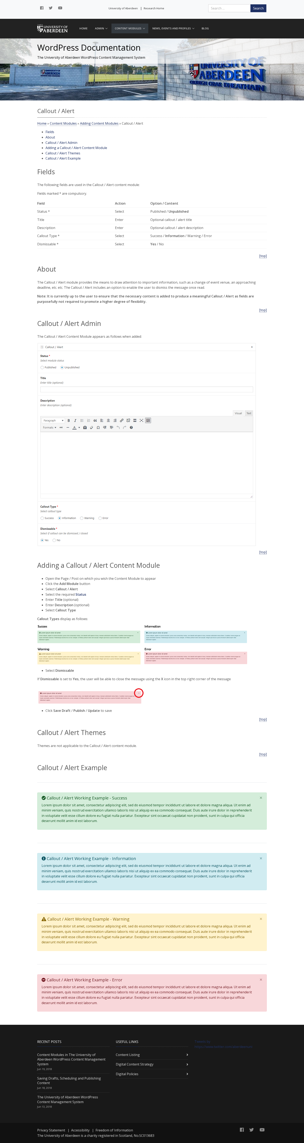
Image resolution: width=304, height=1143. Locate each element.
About (50, 137)
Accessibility (80, 1130)
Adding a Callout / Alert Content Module (76, 148)
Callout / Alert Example (63, 158)
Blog (205, 28)
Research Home (154, 8)
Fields (49, 132)
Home (83, 28)
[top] (263, 256)
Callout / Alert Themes (62, 153)
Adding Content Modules (99, 123)
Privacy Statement (51, 1130)
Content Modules (128, 28)
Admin (99, 28)
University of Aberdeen (123, 8)
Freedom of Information (114, 1130)
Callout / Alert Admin (61, 142)
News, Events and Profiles (171, 28)
